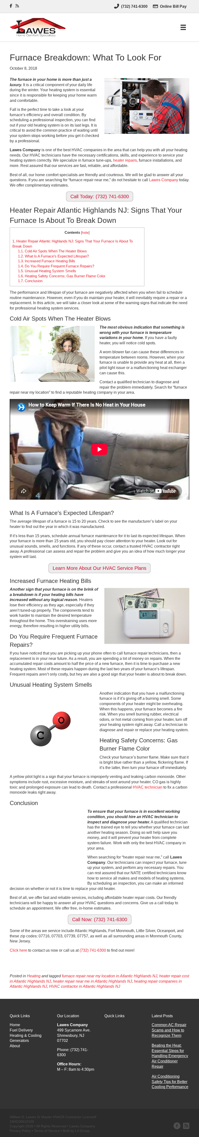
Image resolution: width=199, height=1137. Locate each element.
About (15, 1046)
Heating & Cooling (25, 1035)
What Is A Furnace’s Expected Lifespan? (53, 256)
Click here (18, 950)
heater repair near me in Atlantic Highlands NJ (92, 981)
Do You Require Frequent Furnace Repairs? (56, 266)
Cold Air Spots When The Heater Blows (52, 251)
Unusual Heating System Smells (47, 271)
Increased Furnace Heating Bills (46, 261)
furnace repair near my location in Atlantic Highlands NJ (109, 976)
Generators (19, 1041)
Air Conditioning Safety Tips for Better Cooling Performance (170, 1081)
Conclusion (30, 281)
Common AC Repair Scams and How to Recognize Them (169, 1030)
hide (85, 232)
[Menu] (183, 27)
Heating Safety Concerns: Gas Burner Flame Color (61, 276)
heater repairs (125, 160)
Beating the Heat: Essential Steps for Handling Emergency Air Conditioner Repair (170, 1055)
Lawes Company (163, 180)
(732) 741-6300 (93, 950)
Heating (34, 976)
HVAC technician (147, 787)
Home (15, 1025)
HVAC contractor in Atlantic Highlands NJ (84, 986)
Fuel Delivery (21, 1030)
